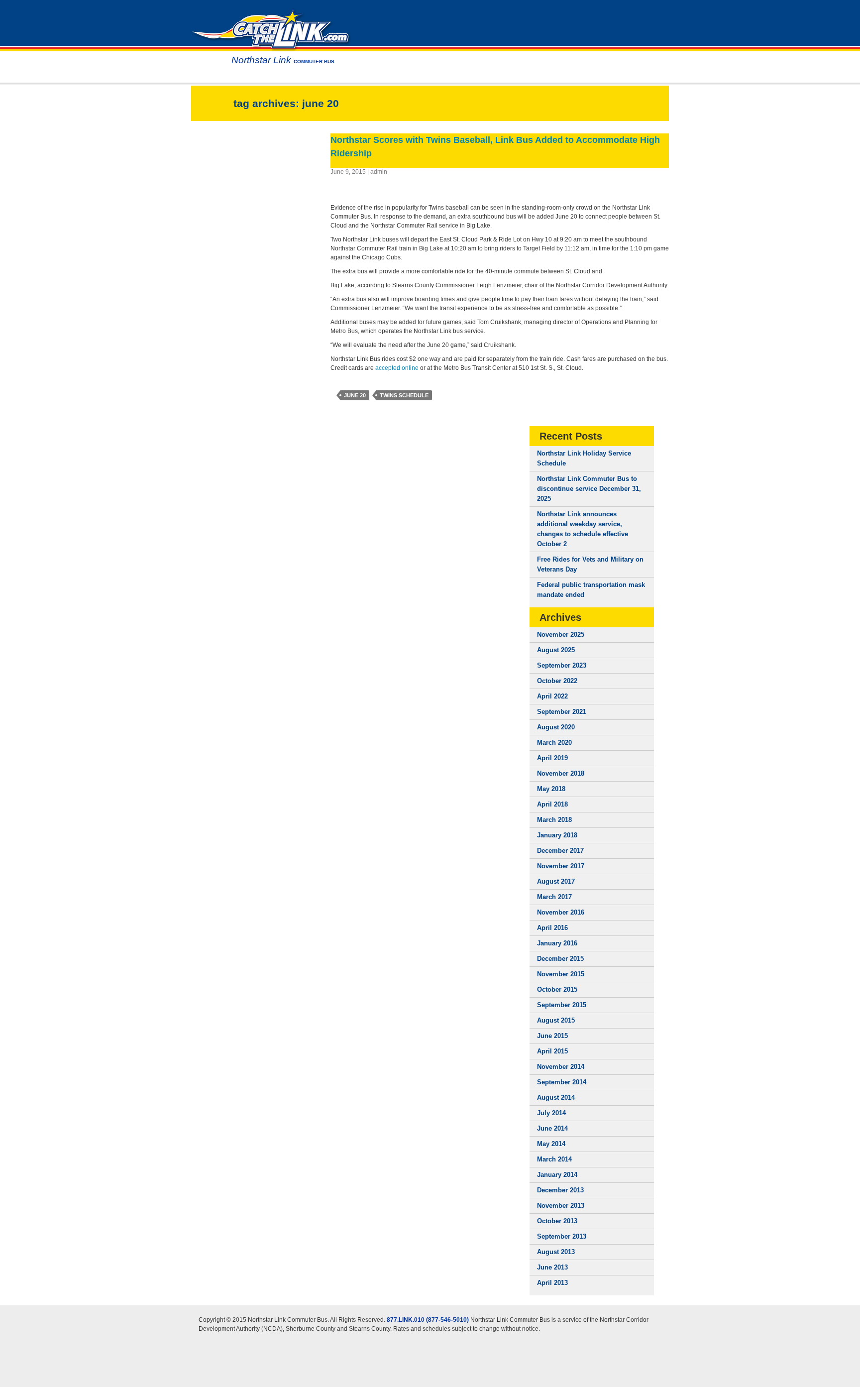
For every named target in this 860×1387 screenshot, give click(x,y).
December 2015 (560, 958)
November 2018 (560, 773)
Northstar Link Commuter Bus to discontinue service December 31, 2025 (589, 488)
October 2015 (557, 989)
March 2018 (554, 819)
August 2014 (556, 1097)
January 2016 (557, 943)
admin (378, 171)
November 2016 (560, 912)
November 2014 (560, 1066)
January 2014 (557, 1174)
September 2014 (561, 1082)
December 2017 (560, 850)
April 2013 (552, 1282)
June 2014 (552, 1128)
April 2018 (552, 804)
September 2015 (561, 1005)
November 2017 (560, 866)
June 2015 (552, 1036)
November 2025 (560, 634)
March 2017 (554, 897)
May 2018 (551, 789)
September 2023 (561, 665)
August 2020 (556, 727)
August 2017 (556, 881)
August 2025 (556, 650)
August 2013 (556, 1252)
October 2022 (557, 681)
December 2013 (560, 1190)
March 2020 (554, 742)
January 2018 (557, 835)
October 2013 (557, 1221)
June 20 (355, 395)
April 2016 (552, 927)
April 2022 (552, 696)
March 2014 (554, 1159)
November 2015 (560, 974)
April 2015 (552, 1051)
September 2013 (561, 1236)
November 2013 (560, 1205)
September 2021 (561, 711)
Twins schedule (404, 395)
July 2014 (551, 1113)
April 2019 (552, 758)
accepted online (397, 367)
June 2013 (552, 1267)
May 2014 (551, 1144)
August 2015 (556, 1020)
